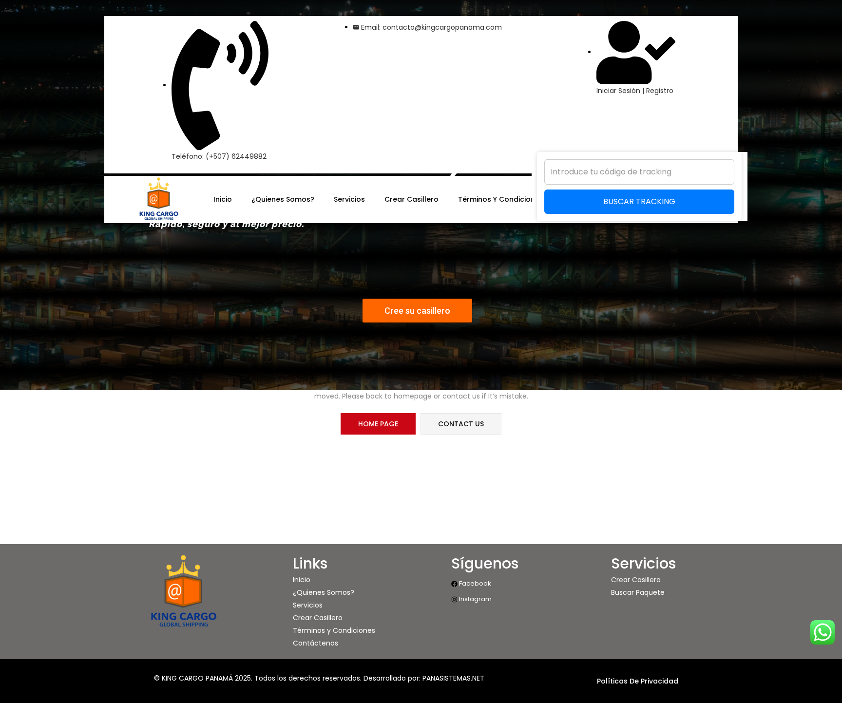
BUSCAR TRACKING (639, 201)
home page (378, 424)
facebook (474, 583)
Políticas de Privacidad (637, 681)
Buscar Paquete (638, 592)
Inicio (301, 580)
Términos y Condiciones (334, 630)
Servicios (308, 605)
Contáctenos (315, 643)
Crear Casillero (318, 618)
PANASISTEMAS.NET (453, 678)
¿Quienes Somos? (323, 592)
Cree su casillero (417, 310)
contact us (461, 424)
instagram (475, 599)
